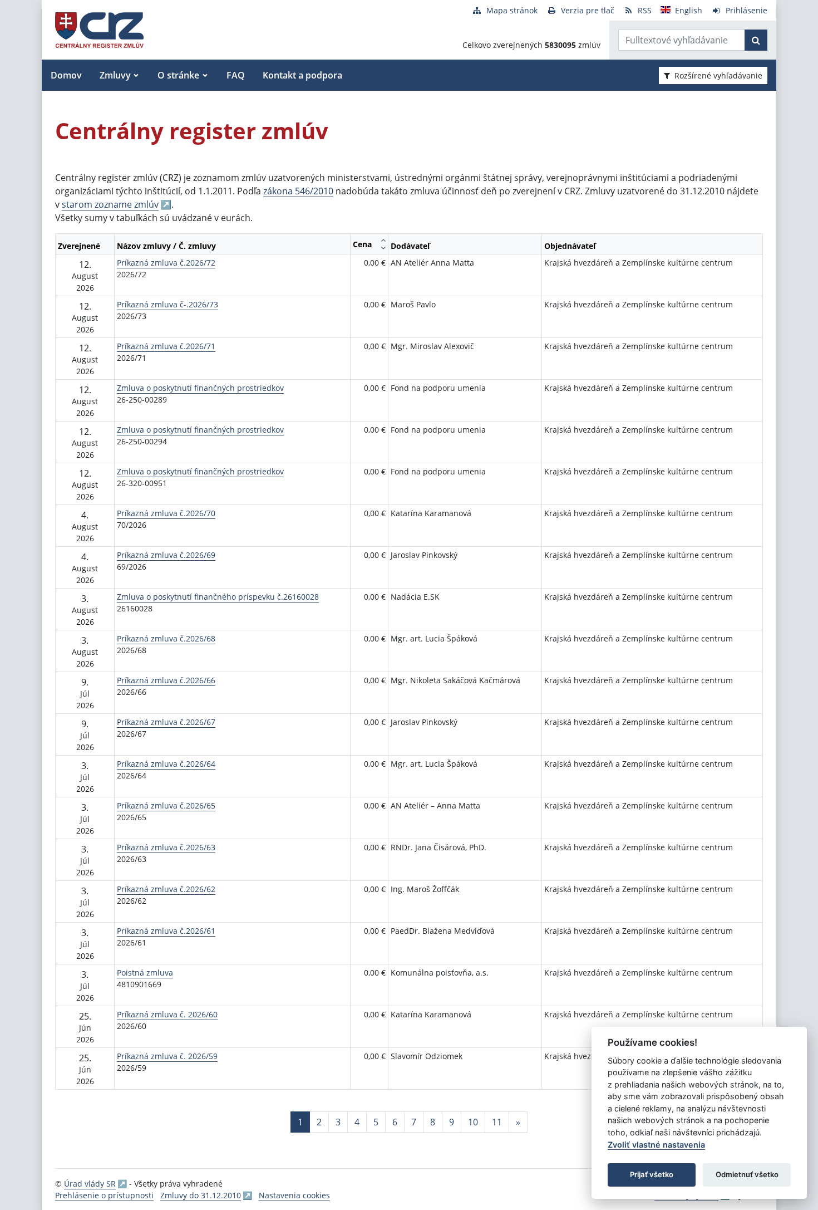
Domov (66, 75)
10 (473, 1122)
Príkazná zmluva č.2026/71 (166, 346)
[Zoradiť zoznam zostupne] (383, 248)
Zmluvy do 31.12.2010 (200, 1195)
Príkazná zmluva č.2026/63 (166, 847)
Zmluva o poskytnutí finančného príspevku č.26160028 (218, 596)
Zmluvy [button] (115, 75)
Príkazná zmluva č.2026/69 (166, 555)
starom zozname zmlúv (110, 204)
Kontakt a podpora (302, 75)
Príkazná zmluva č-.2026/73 (167, 304)
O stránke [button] (178, 75)
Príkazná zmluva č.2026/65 (166, 805)
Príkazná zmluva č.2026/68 (166, 638)
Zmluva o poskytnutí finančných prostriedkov (200, 388)
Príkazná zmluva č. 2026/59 (167, 1056)
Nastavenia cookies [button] (294, 1195)
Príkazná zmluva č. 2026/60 (167, 1014)
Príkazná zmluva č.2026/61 (166, 930)
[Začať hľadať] (756, 40)
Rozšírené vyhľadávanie (718, 75)
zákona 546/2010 (298, 191)
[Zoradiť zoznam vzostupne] (383, 240)
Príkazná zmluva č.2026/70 (166, 513)
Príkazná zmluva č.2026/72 (166, 262)
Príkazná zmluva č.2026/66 (166, 680)
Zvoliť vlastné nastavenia (656, 1144)
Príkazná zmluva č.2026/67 (166, 722)
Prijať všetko (651, 1174)
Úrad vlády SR (90, 1183)
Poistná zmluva (145, 972)
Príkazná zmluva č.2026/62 (166, 889)
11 (497, 1122)
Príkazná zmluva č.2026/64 (166, 763)
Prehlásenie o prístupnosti (104, 1195)
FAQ (235, 75)
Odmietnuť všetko (747, 1174)
